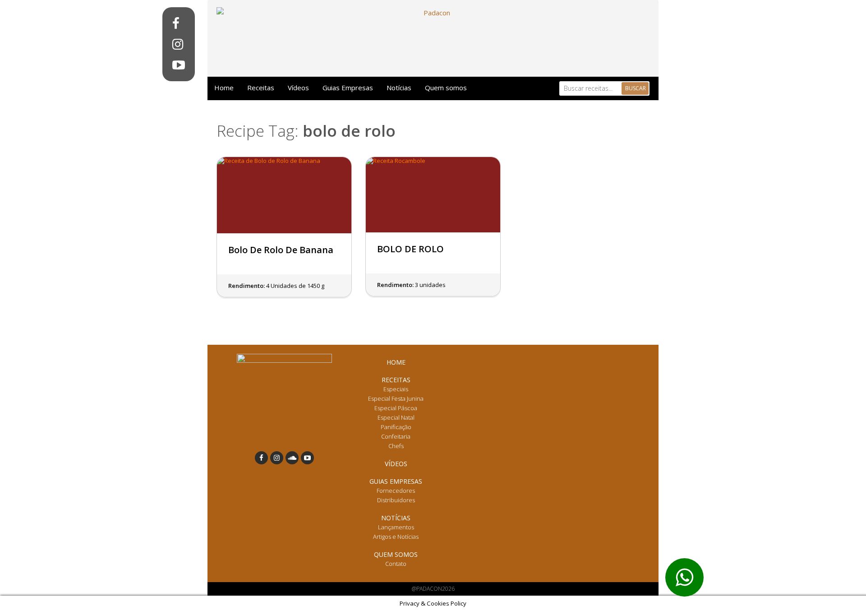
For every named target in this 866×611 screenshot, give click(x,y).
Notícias (399, 87)
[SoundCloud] (292, 457)
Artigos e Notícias (396, 536)
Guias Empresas (347, 87)
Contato (395, 564)
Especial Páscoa (395, 408)
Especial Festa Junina (396, 398)
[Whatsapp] (684, 577)
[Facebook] (178, 23)
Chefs (396, 446)
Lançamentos (396, 527)
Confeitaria (395, 436)
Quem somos (446, 87)
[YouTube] (178, 65)
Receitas (260, 87)
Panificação (396, 427)
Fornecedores (396, 490)
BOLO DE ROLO (410, 249)
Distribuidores (396, 500)
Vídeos (298, 87)
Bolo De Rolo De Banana (280, 250)
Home (224, 87)
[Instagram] (178, 44)
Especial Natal (396, 417)
